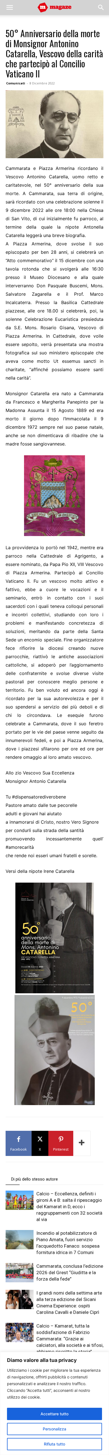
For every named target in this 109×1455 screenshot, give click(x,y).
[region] (54, 1403)
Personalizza (54, 1428)
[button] (9, 7)
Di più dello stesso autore (34, 1179)
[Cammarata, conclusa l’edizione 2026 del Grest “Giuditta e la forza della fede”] (20, 1272)
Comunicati (15, 83)
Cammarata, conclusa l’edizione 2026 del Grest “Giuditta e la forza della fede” (69, 1272)
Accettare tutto (54, 1413)
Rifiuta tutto (54, 1444)
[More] (82, 1143)
